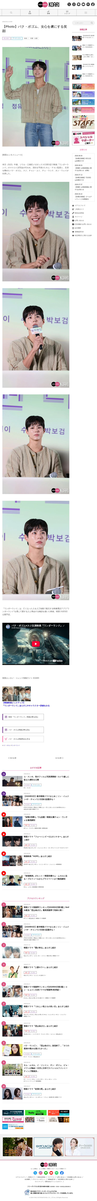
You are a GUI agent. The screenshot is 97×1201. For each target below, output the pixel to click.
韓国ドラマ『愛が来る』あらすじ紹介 (40, 948)
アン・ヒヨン (34, 955)
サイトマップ (39, 1181)
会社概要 (78, 228)
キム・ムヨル (28, 887)
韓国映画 (59, 864)
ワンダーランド (15, 745)
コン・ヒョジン (35, 975)
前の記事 (13, 758)
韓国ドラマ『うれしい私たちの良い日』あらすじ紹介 (46, 1006)
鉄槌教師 (35, 887)
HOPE (26, 864)
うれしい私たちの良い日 (30, 998)
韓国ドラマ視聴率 (41, 918)
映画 (25, 38)
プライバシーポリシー (38, 1179)
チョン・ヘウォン (43, 1097)
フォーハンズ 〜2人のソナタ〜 (60, 847)
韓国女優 (45, 828)
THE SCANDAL (28, 807)
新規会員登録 (79, 213)
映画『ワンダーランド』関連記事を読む (23, 717)
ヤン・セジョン (51, 1034)
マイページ (78, 217)
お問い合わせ (79, 220)
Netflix (26, 847)
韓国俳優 (41, 887)
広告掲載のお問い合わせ (83, 224)
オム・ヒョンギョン (50, 1014)
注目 (26, 825)
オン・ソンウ (32, 1034)
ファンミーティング (29, 1081)
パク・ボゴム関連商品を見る (19, 739)
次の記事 (58, 758)
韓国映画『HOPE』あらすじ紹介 (38, 856)
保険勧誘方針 (79, 232)
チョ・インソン (39, 864)
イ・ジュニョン (39, 847)
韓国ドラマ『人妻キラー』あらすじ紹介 (41, 967)
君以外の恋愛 (28, 809)
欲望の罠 (52, 1097)
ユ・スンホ (27, 787)
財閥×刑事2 (38, 828)
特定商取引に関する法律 (83, 235)
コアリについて (80, 205)
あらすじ (31, 847)
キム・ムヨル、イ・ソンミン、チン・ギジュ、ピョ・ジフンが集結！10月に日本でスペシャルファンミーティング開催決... (46, 1068)
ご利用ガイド (79, 209)
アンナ (26, 918)
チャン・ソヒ (34, 1097)
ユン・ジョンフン (61, 1014)
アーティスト (17, 38)
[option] (17, 1146)
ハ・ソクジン (42, 955)
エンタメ (6, 38)
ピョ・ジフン (53, 1079)
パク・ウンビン (41, 1034)
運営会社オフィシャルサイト (53, 1181)
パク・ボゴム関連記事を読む (19, 730)
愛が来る (49, 955)
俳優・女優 (33, 38)
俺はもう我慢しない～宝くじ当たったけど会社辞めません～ (50, 807)
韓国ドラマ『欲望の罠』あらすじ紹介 (40, 1089)
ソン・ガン (48, 847)
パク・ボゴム (6, 745)
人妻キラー (43, 975)
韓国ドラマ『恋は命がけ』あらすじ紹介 (41, 1026)
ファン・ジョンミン (50, 864)
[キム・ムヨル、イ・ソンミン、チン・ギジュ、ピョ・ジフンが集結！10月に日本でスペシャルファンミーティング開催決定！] (12, 1069)
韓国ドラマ (36, 809)
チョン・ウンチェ (29, 828)
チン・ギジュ (44, 1079)
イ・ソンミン (28, 1079)
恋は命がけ (32, 918)
